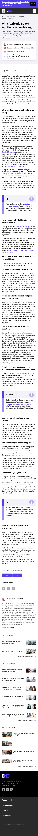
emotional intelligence (25, 227)
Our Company (7, 805)
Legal (4, 810)
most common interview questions (22, 373)
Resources (6, 800)
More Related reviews (25, 657)
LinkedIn (10, 627)
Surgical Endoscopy (9, 152)
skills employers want (21, 511)
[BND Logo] (10, 776)
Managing (21, 16)
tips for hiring (18, 263)
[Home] (11, 11)
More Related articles (25, 720)
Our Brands (6, 815)
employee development (16, 166)
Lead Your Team (11, 16)
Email (4, 627)
